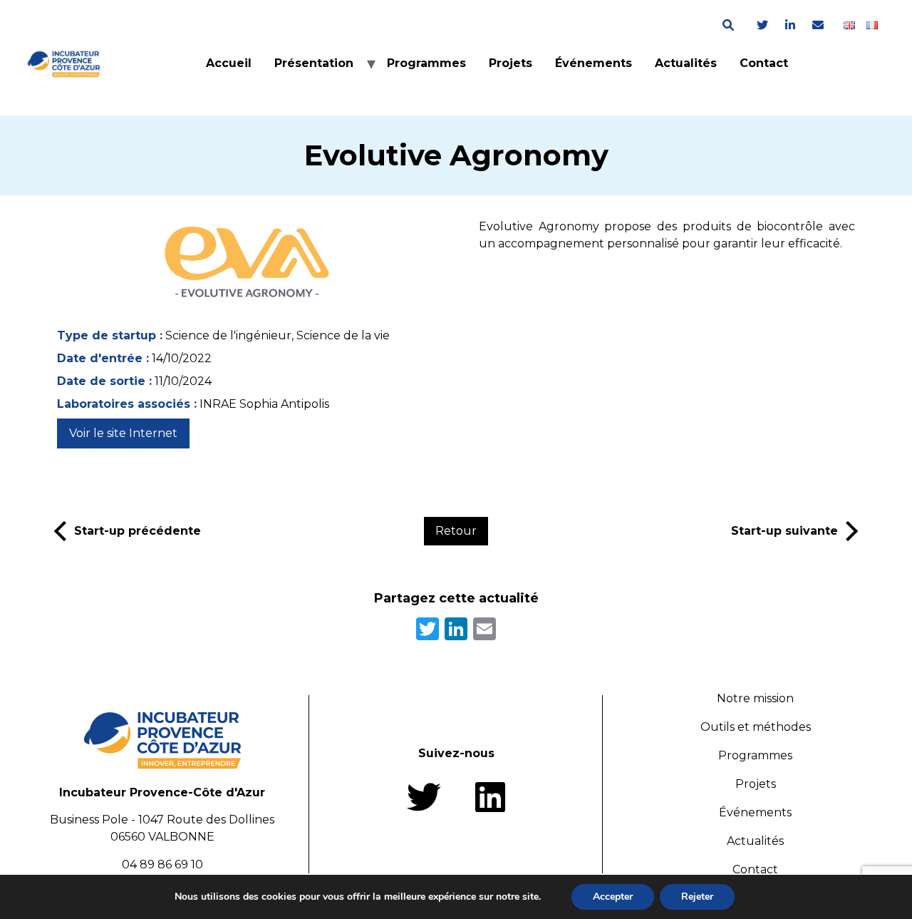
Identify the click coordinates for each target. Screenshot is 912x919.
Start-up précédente (137, 531)
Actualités (686, 63)
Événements (593, 63)
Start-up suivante (784, 531)
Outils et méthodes (755, 727)
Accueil (229, 63)
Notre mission (755, 698)
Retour (456, 531)
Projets (510, 63)
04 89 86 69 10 (162, 864)
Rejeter (697, 896)
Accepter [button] (613, 896)
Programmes (426, 63)
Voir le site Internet (123, 433)
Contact (764, 63)
